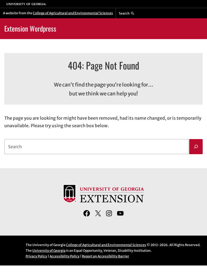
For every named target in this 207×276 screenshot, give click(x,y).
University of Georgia (48, 251)
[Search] (196, 146)
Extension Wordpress (30, 28)
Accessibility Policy (65, 256)
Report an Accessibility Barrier (105, 256)
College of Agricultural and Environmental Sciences (73, 13)
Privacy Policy (36, 256)
